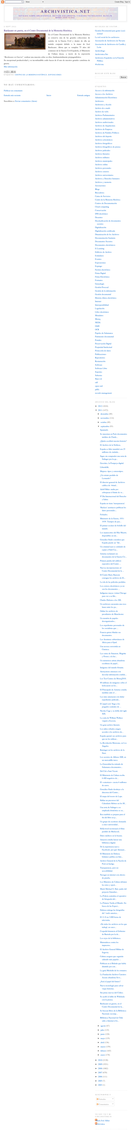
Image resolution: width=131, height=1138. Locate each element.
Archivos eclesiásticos (104, 139)
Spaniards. (104, 429)
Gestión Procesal (101, 287)
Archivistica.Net (101, 54)
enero (103, 1054)
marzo (103, 1046)
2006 (100, 1076)
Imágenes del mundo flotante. (112, 667)
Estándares (99, 255)
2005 (100, 1080)
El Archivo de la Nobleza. (110, 445)
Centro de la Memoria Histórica (31, 75)
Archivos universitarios (104, 175)
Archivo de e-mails (102, 108)
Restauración (100, 361)
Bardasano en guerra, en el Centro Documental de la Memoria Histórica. (38, 30)
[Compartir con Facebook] (12, 72)
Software (98, 364)
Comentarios (103, 1104)
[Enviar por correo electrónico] (5, 72)
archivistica (100, 1124)
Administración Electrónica (106, 97)
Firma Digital (100, 273)
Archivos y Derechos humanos (107, 178)
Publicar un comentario (13, 90)
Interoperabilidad (102, 304)
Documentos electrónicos (105, 245)
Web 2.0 (98, 378)
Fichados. (104, 514)
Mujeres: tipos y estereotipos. (111, 471)
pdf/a (97, 389)
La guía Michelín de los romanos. (113, 970)
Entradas (102, 1099)
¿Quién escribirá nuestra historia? (113, 441)
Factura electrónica (102, 269)
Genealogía (99, 283)
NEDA (97, 322)
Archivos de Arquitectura (105, 125)
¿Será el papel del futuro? (110, 981)
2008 (100, 1068)
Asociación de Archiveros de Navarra (110, 40)
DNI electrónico (101, 213)
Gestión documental (103, 294)
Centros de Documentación (106, 203)
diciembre (105, 413)
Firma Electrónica (102, 276)
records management (103, 393)
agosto (103, 1025)
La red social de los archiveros (107, 37)
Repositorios (100, 357)
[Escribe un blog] (7, 72)
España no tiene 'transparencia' (112, 503)
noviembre (105, 418)
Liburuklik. (104, 467)
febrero (104, 1050)
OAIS (97, 326)
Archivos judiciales (102, 150)
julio (103, 1030)
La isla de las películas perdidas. (113, 582)
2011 (100, 410)
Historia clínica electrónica (105, 297)
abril (103, 1042)
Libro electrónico (102, 311)
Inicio (49, 95)
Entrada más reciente (12, 95)
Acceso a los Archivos (104, 94)
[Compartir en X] (10, 72)
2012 (100, 406)
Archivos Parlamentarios (105, 115)
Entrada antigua (83, 95)
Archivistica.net (65, 11)
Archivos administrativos (105, 118)
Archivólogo (100, 50)
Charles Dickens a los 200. (110, 600)
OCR (97, 329)
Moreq (97, 319)
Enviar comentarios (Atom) (26, 101)
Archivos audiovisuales (104, 122)
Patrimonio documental (104, 336)
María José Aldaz (103, 1120)
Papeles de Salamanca (104, 333)
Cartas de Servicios (102, 196)
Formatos (99, 280)
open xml (99, 385)
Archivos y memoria (103, 182)
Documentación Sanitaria (105, 237)
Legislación (99, 308)
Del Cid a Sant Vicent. (109, 771)
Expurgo (98, 266)
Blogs (97, 189)
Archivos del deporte (103, 136)
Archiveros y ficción (103, 104)
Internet (98, 301)
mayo (103, 1038)
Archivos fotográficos (103, 143)
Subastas (98, 375)
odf (96, 382)
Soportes (98, 371)
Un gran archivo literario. (110, 724)
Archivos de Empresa (103, 129)
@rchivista (99, 64)
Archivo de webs (101, 111)
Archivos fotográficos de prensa (107, 146)
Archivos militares (102, 157)
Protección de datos (103, 350)
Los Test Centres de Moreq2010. (113, 678)
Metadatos (99, 315)
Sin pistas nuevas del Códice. (111, 992)
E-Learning (99, 248)
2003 (100, 1084)
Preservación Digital (103, 343)
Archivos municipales (103, 161)
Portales (98, 340)
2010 (100, 1060)
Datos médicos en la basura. (111, 835)
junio (103, 1034)
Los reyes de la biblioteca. (110, 938)
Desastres (99, 217)
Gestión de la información (105, 290)
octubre (104, 422)
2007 (100, 1072)
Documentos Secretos (103, 241)
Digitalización (100, 227)
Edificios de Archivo (103, 252)
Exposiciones (55, 75)
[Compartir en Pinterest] (14, 72)
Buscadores (99, 192)
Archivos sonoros (102, 171)
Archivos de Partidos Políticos (107, 132)
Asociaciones (100, 185)
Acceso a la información (104, 90)
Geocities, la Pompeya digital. (112, 463)
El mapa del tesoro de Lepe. (111, 796)
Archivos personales (103, 168)
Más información (10, 66)
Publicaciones (100, 354)
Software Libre (101, 368)
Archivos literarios (102, 153)
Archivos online (101, 164)
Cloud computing (102, 206)
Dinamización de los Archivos (107, 234)
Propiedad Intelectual (103, 347)
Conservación (100, 210)
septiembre (105, 426)
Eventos (98, 259)
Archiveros (99, 101)
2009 (100, 1064)
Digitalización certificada (105, 230)
